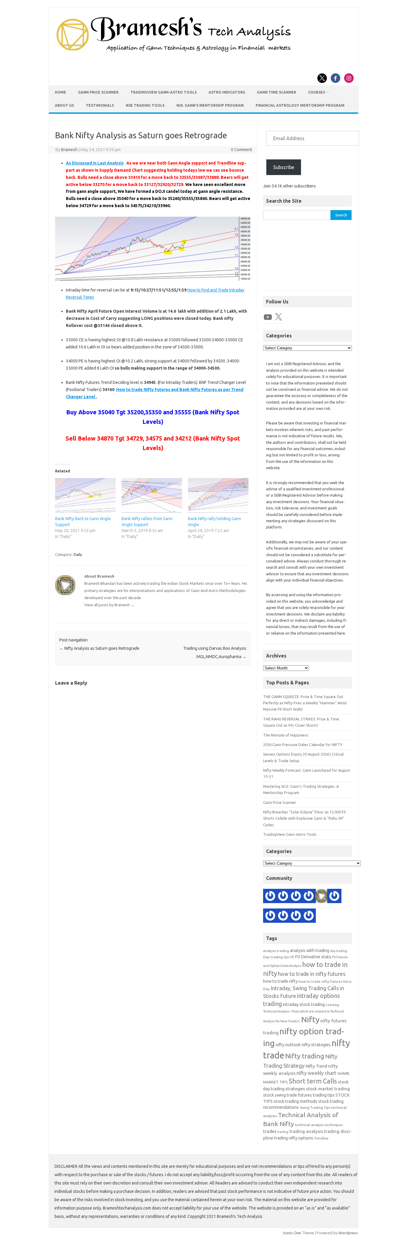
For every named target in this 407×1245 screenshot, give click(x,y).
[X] (278, 317)
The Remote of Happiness (285, 735)
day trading (338, 951)
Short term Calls (313, 1081)
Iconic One (292, 1233)
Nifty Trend (316, 1066)
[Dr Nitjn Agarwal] (283, 897)
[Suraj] (334, 897)
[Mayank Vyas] (309, 897)
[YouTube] (268, 317)
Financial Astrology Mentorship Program (300, 105)
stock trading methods (295, 1101)
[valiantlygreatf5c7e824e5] (309, 916)
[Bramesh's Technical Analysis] (173, 52)
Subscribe (283, 167)
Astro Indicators (227, 92)
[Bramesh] (321, 897)
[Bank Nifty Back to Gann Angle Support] (85, 495)
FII (292, 957)
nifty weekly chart (316, 1073)
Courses (316, 92)
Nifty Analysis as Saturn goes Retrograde (99, 648)
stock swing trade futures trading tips (299, 1094)
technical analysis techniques (319, 1125)
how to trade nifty (280, 981)
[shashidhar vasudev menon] (270, 897)
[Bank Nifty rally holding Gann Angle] (218, 495)
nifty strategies (316, 1044)
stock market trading (328, 1088)
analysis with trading (309, 950)
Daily (78, 554)
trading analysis (306, 1131)
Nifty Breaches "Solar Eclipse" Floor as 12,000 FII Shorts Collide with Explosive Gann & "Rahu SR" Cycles (304, 818)
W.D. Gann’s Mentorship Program (210, 105)
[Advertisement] (307, 258)
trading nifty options (293, 1137)
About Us (64, 105)
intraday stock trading (304, 1004)
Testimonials (100, 105)
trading (282, 1132)
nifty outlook (288, 1044)
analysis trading (276, 951)
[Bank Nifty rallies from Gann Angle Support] (152, 495)
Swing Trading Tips (315, 1107)
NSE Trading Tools (145, 105)
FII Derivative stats (313, 956)
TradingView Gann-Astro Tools (164, 92)
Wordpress (348, 1233)
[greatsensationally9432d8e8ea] (296, 897)
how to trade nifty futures (320, 981)
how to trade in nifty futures (311, 974)
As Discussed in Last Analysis (95, 163)
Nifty (310, 1019)
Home (60, 92)
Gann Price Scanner (98, 92)
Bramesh (69, 149)
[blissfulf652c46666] (283, 916)
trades (269, 1131)
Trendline (321, 1138)
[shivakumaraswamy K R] (296, 916)
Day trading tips (276, 957)
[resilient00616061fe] (270, 916)
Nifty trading (304, 1056)
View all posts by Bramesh (109, 605)
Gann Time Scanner (276, 92)
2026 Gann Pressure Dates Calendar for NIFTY (302, 744)
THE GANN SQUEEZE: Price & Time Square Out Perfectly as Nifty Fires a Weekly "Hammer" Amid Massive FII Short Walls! (305, 702)
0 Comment (241, 149)
